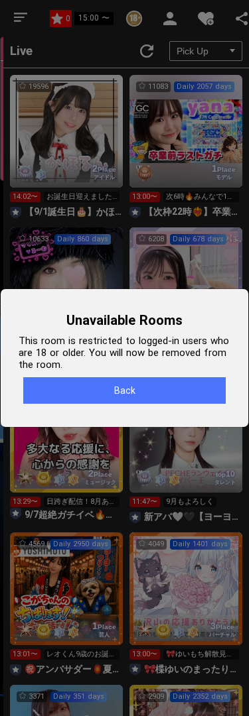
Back (124, 390)
